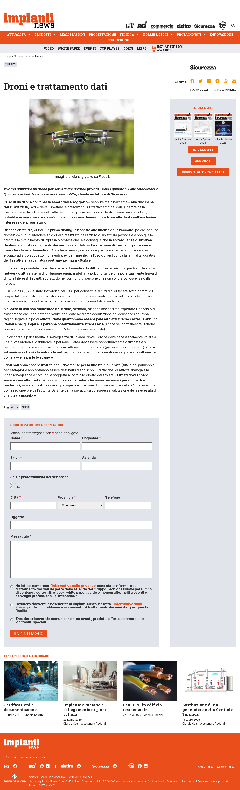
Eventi (90, 48)
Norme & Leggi (155, 34)
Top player (110, 48)
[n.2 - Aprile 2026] (203, 125)
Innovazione (221, 34)
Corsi (128, 48)
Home (7, 56)
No (17, 487)
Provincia (67, 497)
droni (14, 407)
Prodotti (42, 34)
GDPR (25, 407)
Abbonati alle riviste (33, 757)
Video (49, 48)
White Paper (69, 48)
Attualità (16, 34)
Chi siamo (11, 757)
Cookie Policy (225, 766)
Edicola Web (203, 150)
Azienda (89, 457)
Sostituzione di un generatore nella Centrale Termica (207, 709)
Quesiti (10, 64)
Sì (16, 483)
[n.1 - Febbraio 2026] (223, 125)
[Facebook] (15, 766)
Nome (16, 438)
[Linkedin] (48, 766)
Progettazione (102, 34)
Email (16, 457)
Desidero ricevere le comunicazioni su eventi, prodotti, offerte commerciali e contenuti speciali (80, 620)
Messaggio (21, 536)
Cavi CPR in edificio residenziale (142, 707)
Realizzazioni (72, 34)
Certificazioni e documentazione (20, 707)
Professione (117, 40)
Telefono (112, 497)
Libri (141, 48)
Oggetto (17, 517)
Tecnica (127, 34)
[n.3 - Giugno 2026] (183, 125)
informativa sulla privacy (73, 586)
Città (15, 497)
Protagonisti (189, 34)
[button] (233, 25)
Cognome (91, 438)
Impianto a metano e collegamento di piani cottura (84, 709)
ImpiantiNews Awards (170, 48)
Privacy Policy (204, 766)
